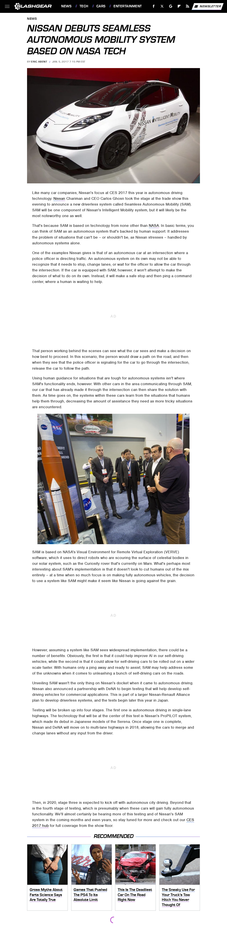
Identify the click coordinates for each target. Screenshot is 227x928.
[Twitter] (162, 6)
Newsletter (210, 6)
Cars (101, 6)
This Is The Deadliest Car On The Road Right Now (135, 894)
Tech (84, 6)
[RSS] (187, 6)
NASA (154, 225)
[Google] (170, 6)
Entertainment (128, 6)
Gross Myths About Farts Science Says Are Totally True (46, 894)
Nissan (59, 198)
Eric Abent (39, 61)
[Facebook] (154, 6)
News (66, 6)
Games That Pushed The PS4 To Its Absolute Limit (90, 894)
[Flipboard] (179, 6)
